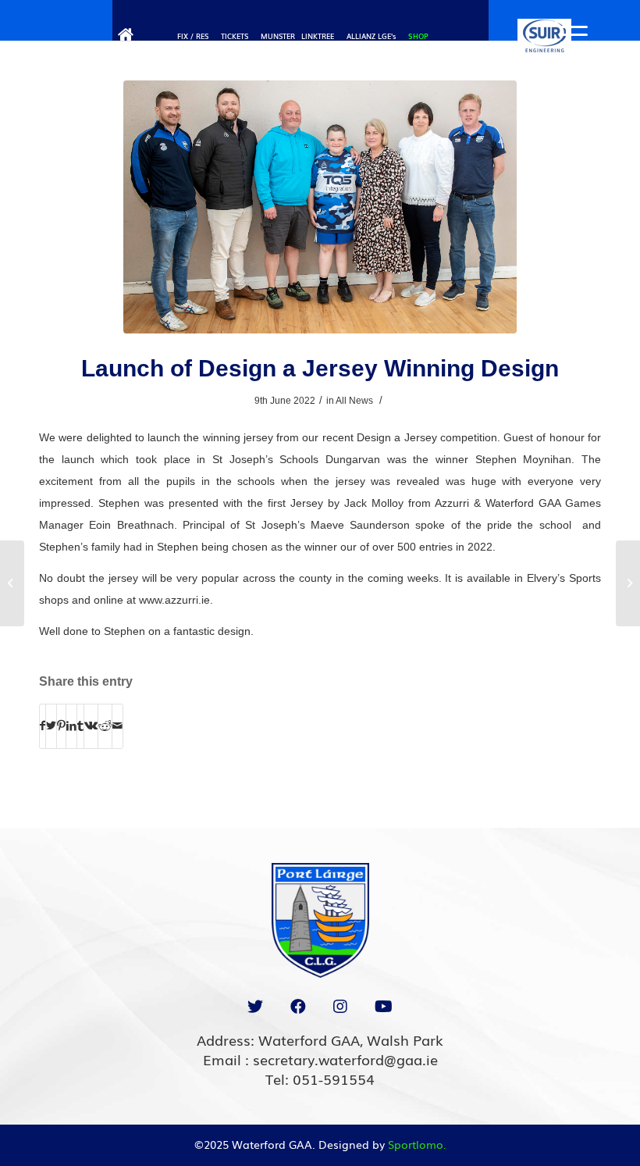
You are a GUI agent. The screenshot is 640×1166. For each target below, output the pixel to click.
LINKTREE (317, 35)
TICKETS (234, 35)
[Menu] (566, 35)
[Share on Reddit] (105, 725)
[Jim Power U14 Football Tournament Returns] (628, 583)
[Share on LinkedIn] (71, 725)
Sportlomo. (417, 1144)
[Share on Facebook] (42, 725)
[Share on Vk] (91, 725)
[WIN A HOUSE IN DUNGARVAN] (12, 583)
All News (354, 400)
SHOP (418, 35)
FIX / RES (192, 35)
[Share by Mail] (117, 725)
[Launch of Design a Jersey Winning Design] (320, 206)
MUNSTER (278, 35)
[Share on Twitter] (51, 725)
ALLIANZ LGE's (371, 35)
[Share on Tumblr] (80, 725)
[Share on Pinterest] (61, 725)
